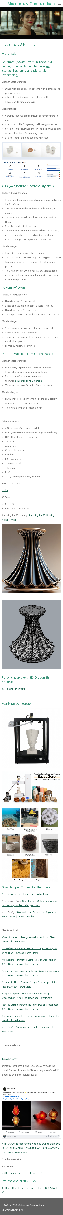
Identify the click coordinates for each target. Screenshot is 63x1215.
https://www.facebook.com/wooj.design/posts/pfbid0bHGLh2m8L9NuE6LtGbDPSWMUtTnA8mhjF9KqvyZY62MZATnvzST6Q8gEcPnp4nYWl (31, 1148)
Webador (24, 1209)
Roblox (5, 490)
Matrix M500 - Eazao (16, 703)
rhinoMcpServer (10, 1058)
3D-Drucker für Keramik (14, 688)
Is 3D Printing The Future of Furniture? (22, 1172)
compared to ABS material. (29, 380)
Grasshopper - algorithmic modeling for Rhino (25, 894)
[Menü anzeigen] (59, 3)
